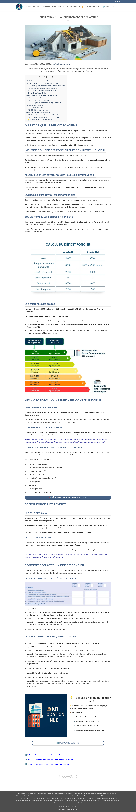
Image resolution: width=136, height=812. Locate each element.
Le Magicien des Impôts (61, 64)
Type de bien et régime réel (38, 98)
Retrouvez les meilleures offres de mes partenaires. (46, 755)
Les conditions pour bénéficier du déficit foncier (42, 95)
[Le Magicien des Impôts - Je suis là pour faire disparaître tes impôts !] (19, 6)
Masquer (49, 77)
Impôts (36, 7)
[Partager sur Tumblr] (75, 776)
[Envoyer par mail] (68, 776)
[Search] (112, 1)
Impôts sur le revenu (53, 14)
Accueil (28, 7)
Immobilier (75, 14)
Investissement (58, 7)
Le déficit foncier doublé (37, 93)
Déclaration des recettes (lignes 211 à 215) (43, 115)
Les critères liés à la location (38, 100)
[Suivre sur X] (115, 1)
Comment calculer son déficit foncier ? (42, 90)
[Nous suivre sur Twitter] (117, 1)
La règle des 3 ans (35, 107)
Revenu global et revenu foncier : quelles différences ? (47, 86)
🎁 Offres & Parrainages (92, 7)
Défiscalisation (73, 7)
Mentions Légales (71, 806)
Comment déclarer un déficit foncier (38, 112)
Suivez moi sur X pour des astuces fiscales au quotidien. (48, 764)
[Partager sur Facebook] (61, 776)
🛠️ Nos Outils (108, 7)
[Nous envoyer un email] (119, 1)
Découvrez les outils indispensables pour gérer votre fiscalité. (50, 759)
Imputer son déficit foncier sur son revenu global (42, 83)
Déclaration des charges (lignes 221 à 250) (43, 117)
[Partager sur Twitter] (64, 776)
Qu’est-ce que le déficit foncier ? (37, 81)
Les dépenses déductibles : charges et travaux (44, 103)
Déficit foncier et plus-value (38, 110)
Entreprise (46, 7)
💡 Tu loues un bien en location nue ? (39, 120)
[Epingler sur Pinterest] (71, 776)
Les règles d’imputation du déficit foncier (42, 88)
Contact (61, 806)
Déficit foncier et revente (34, 105)
